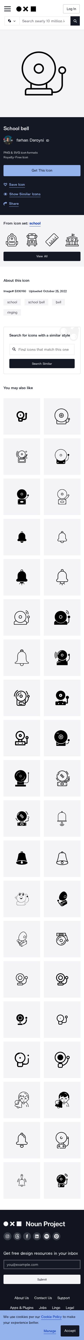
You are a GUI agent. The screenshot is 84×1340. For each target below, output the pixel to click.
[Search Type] (11, 21)
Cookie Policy (51, 1317)
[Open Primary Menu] (7, 9)
